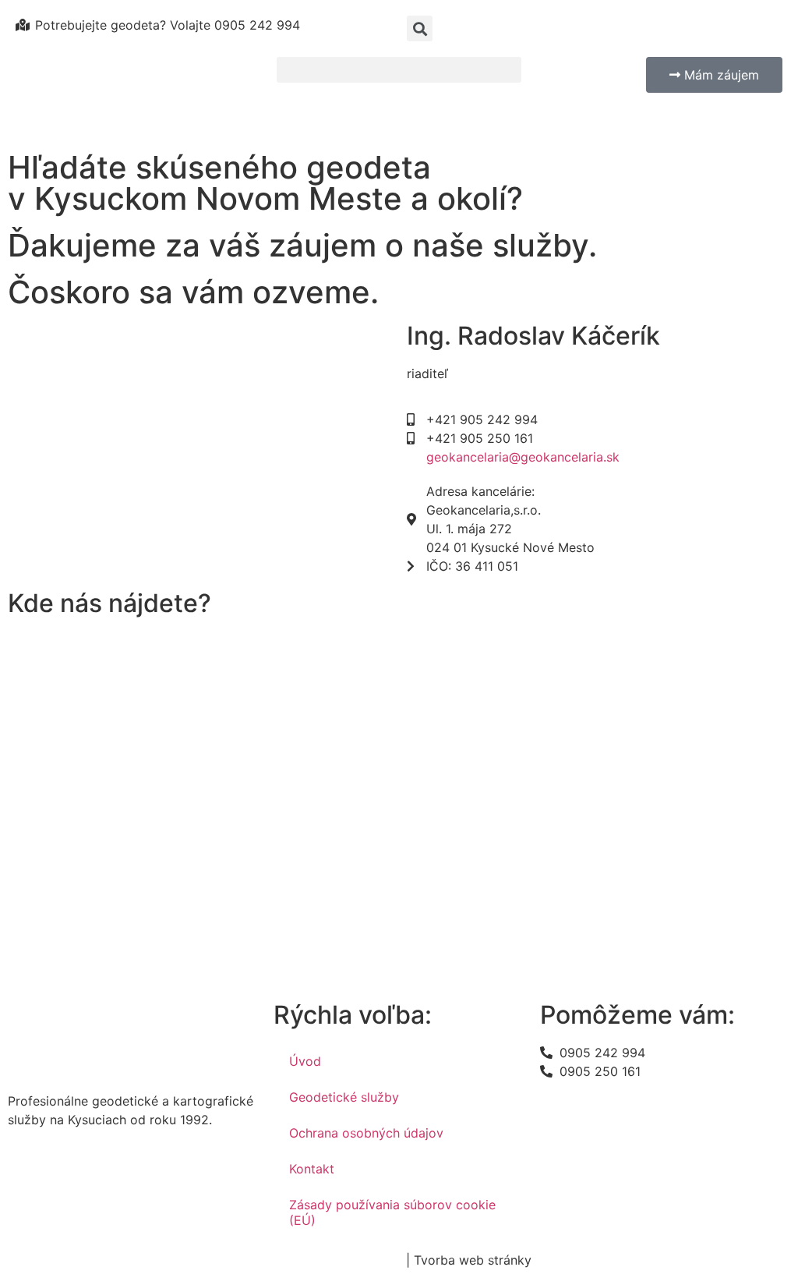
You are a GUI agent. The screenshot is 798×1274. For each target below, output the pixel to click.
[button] (399, 70)
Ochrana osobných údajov (366, 1133)
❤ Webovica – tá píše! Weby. (607, 1260)
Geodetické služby (344, 1097)
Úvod (305, 1061)
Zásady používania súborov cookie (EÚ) (392, 1212)
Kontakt (311, 1169)
